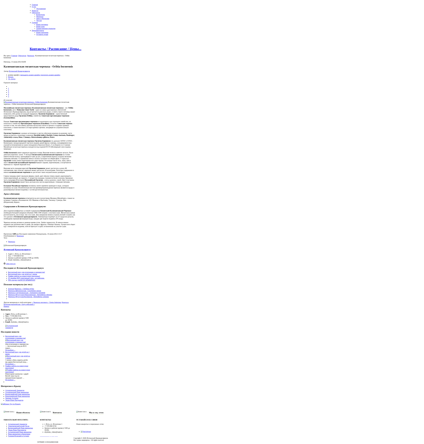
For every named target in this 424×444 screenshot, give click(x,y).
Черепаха (11, 242)
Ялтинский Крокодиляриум (19, 71)
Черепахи (39, 17)
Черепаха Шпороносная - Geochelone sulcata (24, 291)
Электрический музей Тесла (18, 426)
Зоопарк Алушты (11, 398)
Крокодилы (40, 15)
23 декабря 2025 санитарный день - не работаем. (26, 278)
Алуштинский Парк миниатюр (17, 392)
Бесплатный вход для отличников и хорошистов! (26, 272)
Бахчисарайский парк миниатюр (17, 394)
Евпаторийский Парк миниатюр (17, 396)
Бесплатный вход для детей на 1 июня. (22, 274)
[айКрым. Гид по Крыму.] (11, 404)
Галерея (35, 22)
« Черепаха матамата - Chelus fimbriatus (46, 302)
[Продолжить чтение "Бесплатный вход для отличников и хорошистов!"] (17, 342)
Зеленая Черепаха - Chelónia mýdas (21, 289)
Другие (39, 21)
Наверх (6, 306)
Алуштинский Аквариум (14, 390)
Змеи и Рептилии (42, 19)
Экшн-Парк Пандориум (14, 400)
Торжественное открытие (45, 28)
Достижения (41, 9)
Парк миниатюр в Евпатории (19, 434)
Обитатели (36, 13)
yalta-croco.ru (10, 264)
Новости (35, 11)
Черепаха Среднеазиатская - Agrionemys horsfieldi (26, 293)
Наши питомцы (42, 24)
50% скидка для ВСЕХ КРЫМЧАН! (21, 280)
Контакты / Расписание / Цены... (55, 49)
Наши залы (40, 26)
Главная (35, 5)
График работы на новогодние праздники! (24, 276)
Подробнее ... (10, 350)
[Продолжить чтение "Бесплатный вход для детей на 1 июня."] (17, 358)
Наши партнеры (42, 32)
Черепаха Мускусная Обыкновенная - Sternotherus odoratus (30, 295)
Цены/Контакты (38, 30)
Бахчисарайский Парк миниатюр (20, 428)
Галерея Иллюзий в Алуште (18, 436)
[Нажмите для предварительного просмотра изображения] (26, 102)
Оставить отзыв (42, 34)
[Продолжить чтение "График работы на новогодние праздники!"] (17, 372)
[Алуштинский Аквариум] (15, 328)
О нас (34, 7)
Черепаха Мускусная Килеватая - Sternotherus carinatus (28, 297)
